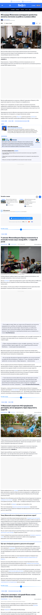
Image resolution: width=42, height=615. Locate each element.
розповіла (6, 280)
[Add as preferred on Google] (10, 5)
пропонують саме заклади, (7, 532)
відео (30, 9)
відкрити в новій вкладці (37, 244)
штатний (16, 490)
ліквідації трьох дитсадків (33, 563)
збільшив (19, 116)
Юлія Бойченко (12, 412)
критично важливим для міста (16, 571)
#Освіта (3, 234)
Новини (6, 12)
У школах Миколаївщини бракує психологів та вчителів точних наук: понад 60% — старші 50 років (19, 153)
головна (13, 9)
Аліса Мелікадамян (6, 19)
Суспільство (10, 12)
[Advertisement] (21, 84)
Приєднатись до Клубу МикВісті (21, 218)
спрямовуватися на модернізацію (9, 582)
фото (26, 9)
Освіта (16, 150)
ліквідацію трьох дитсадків (33, 518)
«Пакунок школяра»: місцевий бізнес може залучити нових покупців (16, 159)
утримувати (12, 548)
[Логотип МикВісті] (21, 5)
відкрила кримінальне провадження (21, 506)
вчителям (33, 116)
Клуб (39, 5)
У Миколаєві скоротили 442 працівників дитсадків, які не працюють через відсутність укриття (20, 157)
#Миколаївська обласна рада (13, 591)
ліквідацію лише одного (6, 499)
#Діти (10, 402)
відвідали (14, 504)
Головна (2, 12)
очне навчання (15, 389)
